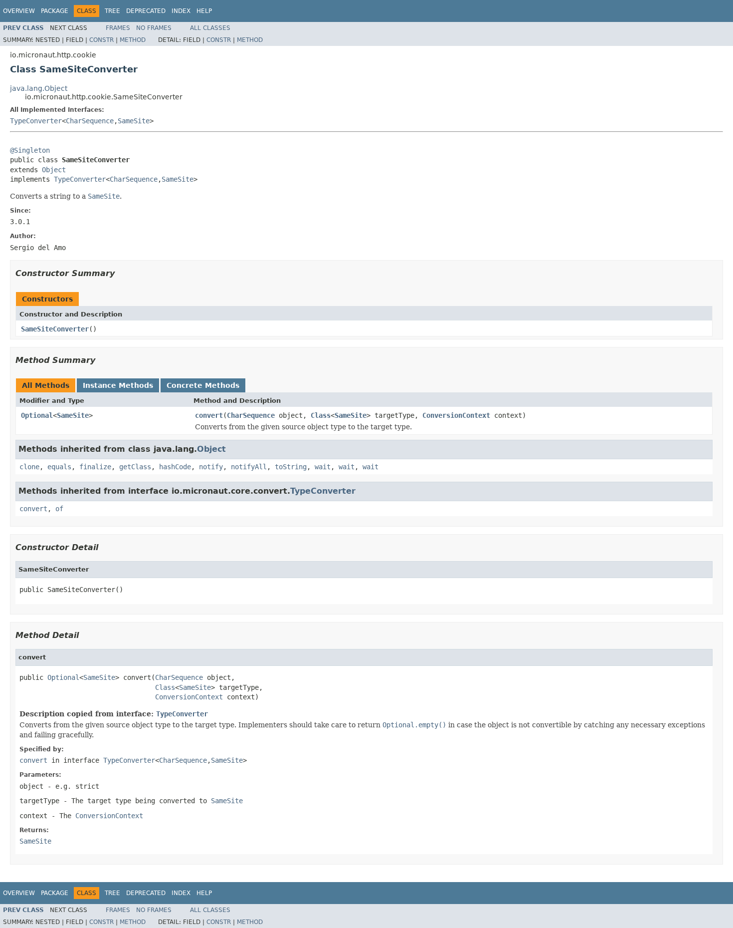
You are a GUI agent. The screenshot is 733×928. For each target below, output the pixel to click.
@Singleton (30, 150)
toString (291, 467)
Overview (19, 10)
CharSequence (90, 121)
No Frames (154, 27)
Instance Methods (118, 385)
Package (54, 10)
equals (59, 467)
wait (323, 467)
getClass (135, 467)
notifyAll (249, 467)
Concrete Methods (203, 385)
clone (29, 467)
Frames (118, 27)
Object (54, 170)
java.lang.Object (38, 88)
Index (181, 10)
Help (204, 10)
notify (211, 467)
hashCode (175, 467)
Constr (101, 39)
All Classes (210, 27)
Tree (112, 10)
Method (133, 39)
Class (321, 415)
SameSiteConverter (55, 329)
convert (209, 415)
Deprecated (146, 10)
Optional (37, 415)
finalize (95, 467)
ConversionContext (456, 415)
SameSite (134, 121)
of (59, 509)
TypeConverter (36, 121)
